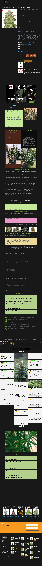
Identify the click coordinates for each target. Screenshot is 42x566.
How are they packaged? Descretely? (12, 475)
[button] (16, 10)
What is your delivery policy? (11, 463)
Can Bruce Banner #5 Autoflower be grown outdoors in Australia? (17, 306)
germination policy (31, 64)
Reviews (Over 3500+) (5, 540)
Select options (8, 516)
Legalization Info (4, 552)
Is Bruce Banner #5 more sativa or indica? (13, 308)
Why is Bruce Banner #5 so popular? (12, 310)
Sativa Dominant (37, 9)
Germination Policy (4, 547)
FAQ (2, 553)
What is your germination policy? (12, 466)
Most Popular (33, 9)
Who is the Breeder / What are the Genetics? (14, 472)
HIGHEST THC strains (28, 200)
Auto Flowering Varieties (12, 252)
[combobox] (20, 4)
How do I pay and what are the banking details (14, 477)
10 (23, 351)
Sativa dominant (23, 171)
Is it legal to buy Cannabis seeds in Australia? (14, 457)
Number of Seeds (21, 56)
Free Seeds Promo (26, 9)
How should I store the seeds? (11, 459)
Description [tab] (15, 80)
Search (39, 4)
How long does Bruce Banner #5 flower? (13, 312)
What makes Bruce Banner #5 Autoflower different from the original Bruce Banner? (19, 299)
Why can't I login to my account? (11, 468)
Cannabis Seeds (8, 7)
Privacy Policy (3, 545)
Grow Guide (27, 247)
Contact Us (3, 542)
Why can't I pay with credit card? (11, 470)
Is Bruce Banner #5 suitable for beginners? (13, 296)
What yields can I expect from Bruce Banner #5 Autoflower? (16, 303)
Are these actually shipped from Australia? (13, 461)
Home (2, 7)
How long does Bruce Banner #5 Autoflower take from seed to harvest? (18, 301)
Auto (13, 7)
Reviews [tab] (27, 80)
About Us (3, 541)
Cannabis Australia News (5, 551)
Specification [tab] (21, 80)
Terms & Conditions (4, 546)
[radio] (27, 55)
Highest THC (30, 9)
